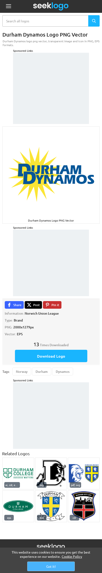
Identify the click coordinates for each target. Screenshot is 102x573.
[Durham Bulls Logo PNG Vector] (51, 473)
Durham (42, 371)
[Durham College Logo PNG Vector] (18, 473)
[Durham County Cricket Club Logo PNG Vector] (84, 473)
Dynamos (63, 371)
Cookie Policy (72, 556)
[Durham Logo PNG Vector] (51, 506)
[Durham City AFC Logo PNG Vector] (84, 506)
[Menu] (8, 6)
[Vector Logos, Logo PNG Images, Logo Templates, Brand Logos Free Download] (51, 6)
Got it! (51, 566)
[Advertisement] (51, 82)
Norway (22, 371)
